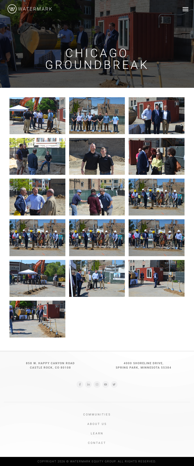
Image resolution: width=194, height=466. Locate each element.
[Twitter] (114, 384)
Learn (97, 433)
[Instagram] (97, 384)
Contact (97, 443)
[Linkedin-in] (88, 384)
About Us (97, 424)
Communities (97, 414)
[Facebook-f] (80, 384)
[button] (185, 9)
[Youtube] (105, 384)
